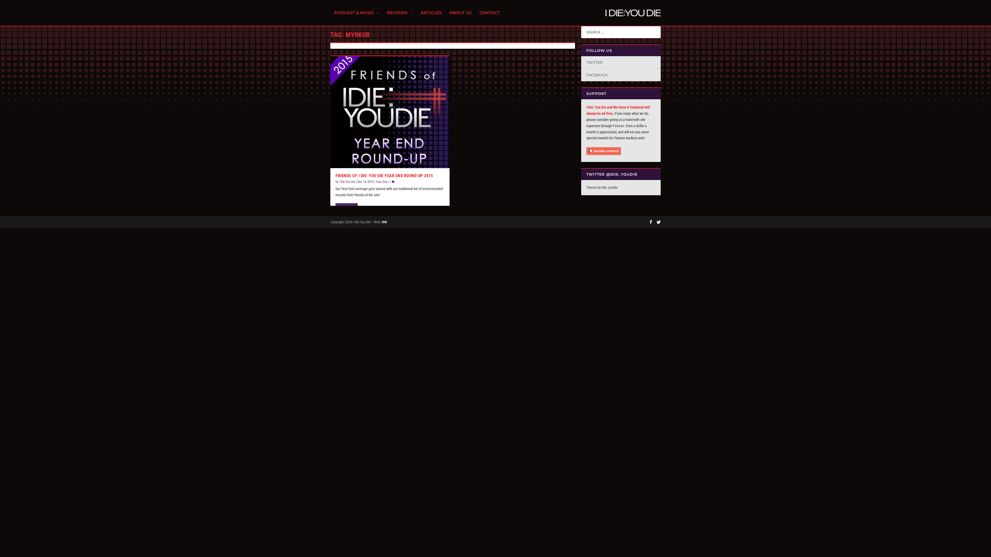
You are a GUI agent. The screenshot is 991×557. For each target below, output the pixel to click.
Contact (489, 13)
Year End (381, 182)
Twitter (594, 62)
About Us (460, 13)
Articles (431, 13)
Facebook (597, 75)
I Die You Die (347, 182)
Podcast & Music (354, 13)
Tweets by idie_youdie (602, 187)
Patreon (618, 126)
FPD (384, 222)
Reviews (397, 13)
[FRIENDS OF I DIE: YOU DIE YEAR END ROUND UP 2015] (390, 112)
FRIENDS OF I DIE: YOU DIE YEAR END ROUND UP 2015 (384, 175)
